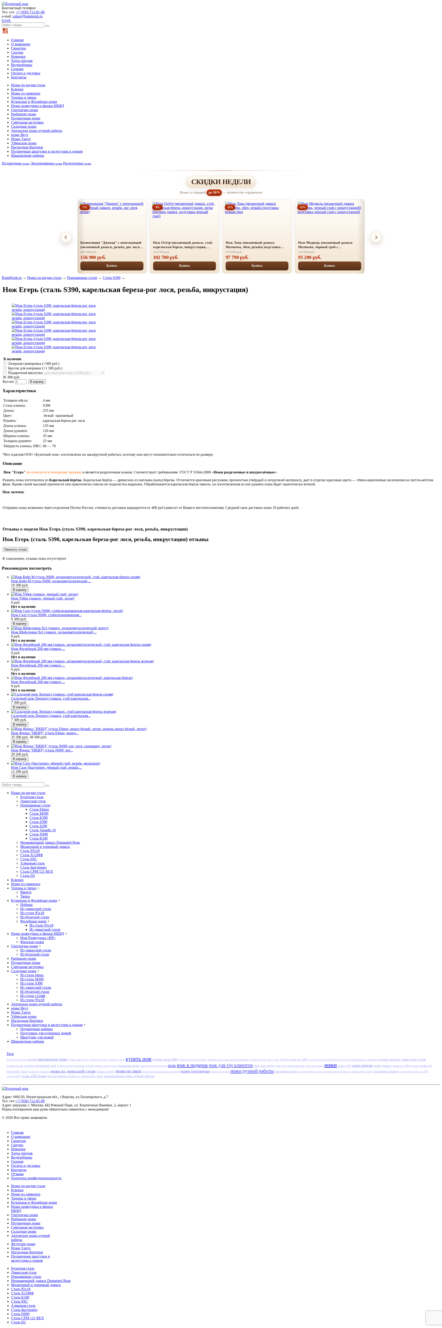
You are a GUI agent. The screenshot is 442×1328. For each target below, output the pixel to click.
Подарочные (15, 163)
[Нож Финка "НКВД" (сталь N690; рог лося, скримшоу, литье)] (61, 746)
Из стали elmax (32, 975)
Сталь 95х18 (30, 851)
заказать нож (116, 1059)
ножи (330, 1065)
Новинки (18, 56)
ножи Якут (19, 135)
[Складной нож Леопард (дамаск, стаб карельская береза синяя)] (62, 694)
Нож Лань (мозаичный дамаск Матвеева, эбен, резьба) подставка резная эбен (253, 245)
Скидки (17, 52)
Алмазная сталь (32, 863)
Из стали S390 (31, 983)
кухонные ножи (129, 1065)
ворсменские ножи (52, 1059)
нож (172, 1065)
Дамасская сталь (33, 801)
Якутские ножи (23, 1244)
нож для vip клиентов (231, 1065)
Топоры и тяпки (23, 97)
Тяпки (25, 896)
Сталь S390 (111, 278)
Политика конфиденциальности (36, 1178)
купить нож (138, 1059)
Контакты (18, 77)
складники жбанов (386, 1071)
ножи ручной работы (252, 1071)
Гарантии (18, 48)
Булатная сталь (32, 797)
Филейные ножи (33, 921)
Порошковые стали (82, 278)
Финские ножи (32, 942)
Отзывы (17, 1174)
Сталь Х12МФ (31, 855)
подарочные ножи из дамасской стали (347, 1071)
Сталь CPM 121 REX (36, 871)
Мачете (26, 892)
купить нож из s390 (294, 1059)
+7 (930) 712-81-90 (30, 12)
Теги (10, 1054)
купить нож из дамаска (363, 1059)
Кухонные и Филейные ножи (34, 102)
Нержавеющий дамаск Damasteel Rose (50, 842)
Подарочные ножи (25, 118)
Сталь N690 (38, 834)
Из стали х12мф (32, 996)
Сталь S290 (38, 826)
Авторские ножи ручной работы (36, 131)
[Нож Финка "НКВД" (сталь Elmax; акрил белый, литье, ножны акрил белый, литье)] (78, 729)
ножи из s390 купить (406, 1065)
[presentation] (66, 237)
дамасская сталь (78, 1059)
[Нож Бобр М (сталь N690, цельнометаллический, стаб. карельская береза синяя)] (75, 577)
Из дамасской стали (35, 909)
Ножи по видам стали (28, 85)
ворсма (32, 1059)
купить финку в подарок (101, 1065)
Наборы (26, 905)
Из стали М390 (32, 979)
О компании (20, 44)
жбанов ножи (98, 1059)
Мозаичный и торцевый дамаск (45, 847)
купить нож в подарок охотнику (228, 1059)
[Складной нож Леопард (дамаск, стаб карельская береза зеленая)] (63, 711)
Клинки (17, 89)
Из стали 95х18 (32, 913)
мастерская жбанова (154, 1065)
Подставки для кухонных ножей (45, 1033)
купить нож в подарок (192, 1059)
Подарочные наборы (36, 1029)
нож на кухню (314, 1065)
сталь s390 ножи (33, 1076)
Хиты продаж (22, 61)
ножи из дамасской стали (73, 1071)
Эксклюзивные (46, 163)
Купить (111, 265)
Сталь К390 (38, 818)
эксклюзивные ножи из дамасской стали (75, 1076)
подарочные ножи (310, 1071)
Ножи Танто (21, 139)
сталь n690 (13, 1076)
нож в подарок (192, 1065)
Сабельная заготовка (27, 122)
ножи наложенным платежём (161, 1071)
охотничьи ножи (286, 1071)
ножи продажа (220, 1071)
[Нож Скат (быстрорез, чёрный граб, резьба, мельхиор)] (55, 763)
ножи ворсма (362, 1065)
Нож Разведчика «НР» (37, 938)
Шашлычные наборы (27, 155)
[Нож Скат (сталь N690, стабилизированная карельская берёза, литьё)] (67, 611)
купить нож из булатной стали (327, 1059)
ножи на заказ (128, 1071)
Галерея (17, 69)
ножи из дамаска (39, 1071)
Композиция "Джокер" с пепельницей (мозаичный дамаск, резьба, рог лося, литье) (110, 245)
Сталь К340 (38, 838)
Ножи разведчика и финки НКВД (37, 106)
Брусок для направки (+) (34, 368)
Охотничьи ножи (24, 110)
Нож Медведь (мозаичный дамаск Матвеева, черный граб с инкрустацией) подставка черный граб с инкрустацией (329, 245)
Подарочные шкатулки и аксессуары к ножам (47, 151)
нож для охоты (264, 1065)
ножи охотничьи (195, 1071)
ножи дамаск (383, 1065)
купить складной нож (71, 1065)
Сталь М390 (38, 813)
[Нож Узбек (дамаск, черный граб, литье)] (44, 594)
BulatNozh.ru (12, 278)
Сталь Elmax (39, 809)
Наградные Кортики (27, 147)
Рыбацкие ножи (23, 114)
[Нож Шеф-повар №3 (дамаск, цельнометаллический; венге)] (59, 628)
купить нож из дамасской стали (402, 1059)
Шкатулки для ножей (37, 1037)
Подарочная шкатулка (25, 373)
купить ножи (14, 1065)
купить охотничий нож (40, 1065)
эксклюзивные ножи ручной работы (129, 1076)
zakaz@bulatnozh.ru (28, 16)
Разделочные (77, 163)
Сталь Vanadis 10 (42, 830)
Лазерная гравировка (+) (33, 363)
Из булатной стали (34, 917)
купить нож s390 (164, 1059)
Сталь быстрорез (33, 867)
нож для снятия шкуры (289, 1065)
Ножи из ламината (25, 93)
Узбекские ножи (24, 143)
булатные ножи (16, 1059)
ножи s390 (344, 1065)
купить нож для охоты (264, 1059)
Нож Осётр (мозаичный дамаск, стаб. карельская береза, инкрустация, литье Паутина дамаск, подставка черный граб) (183, 245)
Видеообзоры (21, 65)
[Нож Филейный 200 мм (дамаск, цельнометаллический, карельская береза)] (72, 678)
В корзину (37, 381)
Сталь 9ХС (28, 859)
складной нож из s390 (414, 1071)
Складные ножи (23, 126)
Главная (17, 40)
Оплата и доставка (25, 73)
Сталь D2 (27, 876)
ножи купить (105, 1071)
